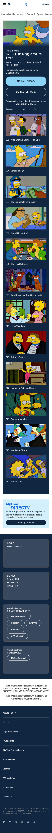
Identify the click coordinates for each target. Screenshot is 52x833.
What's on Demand (26, 14)
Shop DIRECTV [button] (28, 81)
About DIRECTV (9, 713)
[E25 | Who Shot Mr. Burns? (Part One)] (26, 125)
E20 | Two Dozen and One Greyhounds (24, 295)
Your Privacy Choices (15, 750)
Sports (40, 14)
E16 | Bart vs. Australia (16, 419)
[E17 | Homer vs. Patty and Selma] (26, 373)
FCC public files (9, 778)
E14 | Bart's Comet (14, 481)
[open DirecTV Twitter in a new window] (16, 822)
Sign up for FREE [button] (26, 522)
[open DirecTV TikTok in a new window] (34, 822)
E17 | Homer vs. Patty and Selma (21, 388)
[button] (4, 4)
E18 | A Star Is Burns (15, 357)
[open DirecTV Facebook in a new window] (10, 822)
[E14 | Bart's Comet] (26, 466)
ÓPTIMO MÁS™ (17, 636)
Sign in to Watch (28, 92)
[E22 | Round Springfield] (26, 218)
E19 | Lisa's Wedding (15, 326)
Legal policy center (10, 731)
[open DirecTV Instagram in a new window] (22, 822)
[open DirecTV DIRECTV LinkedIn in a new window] (4, 822)
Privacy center (8, 740)
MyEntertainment (18, 658)
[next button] (35, 109)
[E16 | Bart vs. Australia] (26, 404)
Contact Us (7, 796)
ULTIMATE (33, 623)
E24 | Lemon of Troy (15, 170)
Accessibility (8, 787)
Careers (6, 722)
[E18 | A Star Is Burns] (26, 342)
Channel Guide (8, 14)
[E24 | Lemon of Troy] (26, 156)
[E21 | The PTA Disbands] (26, 249)
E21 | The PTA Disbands (17, 263)
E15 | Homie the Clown (16, 450)
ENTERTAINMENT (18, 616)
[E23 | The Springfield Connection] (26, 187)
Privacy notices (9, 759)
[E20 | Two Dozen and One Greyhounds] (26, 280)
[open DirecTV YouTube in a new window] (28, 822)
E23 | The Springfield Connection (21, 201)
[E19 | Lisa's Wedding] (26, 311)
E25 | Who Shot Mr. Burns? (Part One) (23, 139)
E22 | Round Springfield (17, 233)
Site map (6, 768)
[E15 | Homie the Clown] (26, 435)
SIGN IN (45, 4)
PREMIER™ (15, 629)
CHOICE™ (15, 623)
